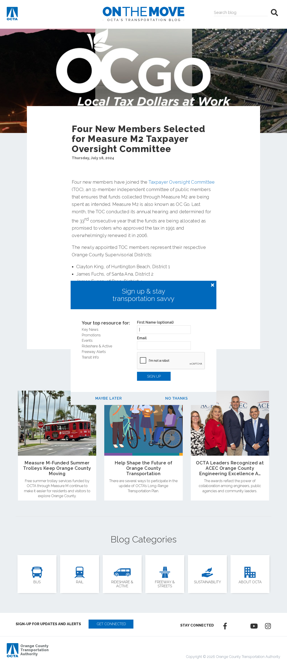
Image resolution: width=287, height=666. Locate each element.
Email (142, 338)
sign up (154, 376)
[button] (212, 285)
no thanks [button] (176, 398)
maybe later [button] (108, 398)
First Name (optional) (155, 322)
